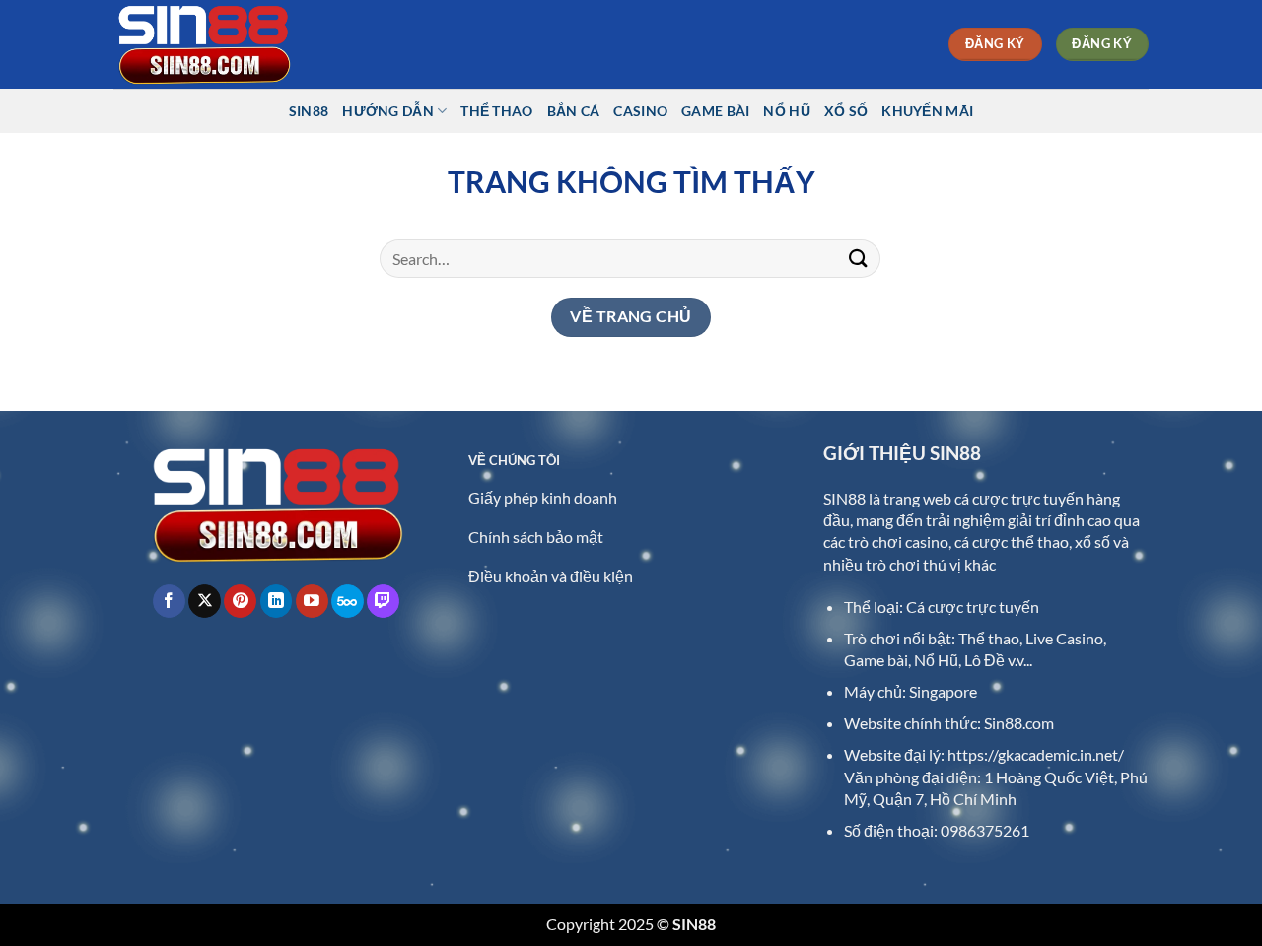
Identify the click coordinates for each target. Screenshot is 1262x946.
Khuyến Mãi (927, 110)
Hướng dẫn (388, 110)
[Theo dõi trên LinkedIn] (276, 601)
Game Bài (715, 110)
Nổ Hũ (786, 110)
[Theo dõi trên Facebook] (169, 601)
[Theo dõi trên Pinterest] (240, 601)
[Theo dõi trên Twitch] (383, 601)
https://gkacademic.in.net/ (1035, 754)
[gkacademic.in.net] (212, 44)
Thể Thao (496, 110)
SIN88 (308, 110)
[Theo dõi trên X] (204, 601)
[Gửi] (858, 258)
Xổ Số (846, 110)
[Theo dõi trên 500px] (347, 601)
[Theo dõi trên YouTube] (312, 601)
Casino (640, 110)
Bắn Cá (573, 110)
